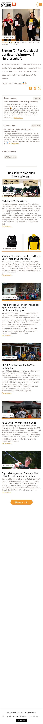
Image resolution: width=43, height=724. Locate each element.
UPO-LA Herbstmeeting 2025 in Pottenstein (18, 366)
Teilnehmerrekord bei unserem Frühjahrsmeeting (21, 102)
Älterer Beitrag (10, 126)
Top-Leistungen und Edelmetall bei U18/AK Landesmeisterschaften (20, 474)
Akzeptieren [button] (21, 720)
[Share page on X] (39, 88)
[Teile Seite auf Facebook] (35, 88)
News (12, 42)
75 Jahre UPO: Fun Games (15, 201)
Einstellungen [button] (34, 716)
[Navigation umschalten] (40, 4)
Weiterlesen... (15, 143)
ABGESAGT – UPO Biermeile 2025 (19, 422)
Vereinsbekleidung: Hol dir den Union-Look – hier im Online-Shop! (21, 257)
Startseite (5, 42)
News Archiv (21, 502)
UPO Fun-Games (10, 157)
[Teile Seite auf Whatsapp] (31, 88)
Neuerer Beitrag (10, 98)
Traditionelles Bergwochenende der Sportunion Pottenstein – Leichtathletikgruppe (20, 307)
